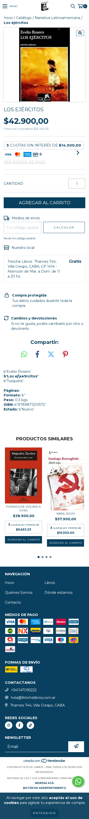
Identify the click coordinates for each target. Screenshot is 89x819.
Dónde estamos (58, 592)
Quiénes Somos (18, 592)
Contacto (13, 602)
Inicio (8, 18)
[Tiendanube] (44, 762)
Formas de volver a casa (23, 508)
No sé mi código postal (19, 238)
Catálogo (24, 18)
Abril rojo (65, 513)
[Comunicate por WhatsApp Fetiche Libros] (78, 781)
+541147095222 (24, 690)
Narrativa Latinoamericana (57, 18)
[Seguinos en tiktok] (30, 725)
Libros (49, 582)
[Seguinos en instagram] (8, 725)
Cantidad (13, 183)
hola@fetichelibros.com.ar (33, 697)
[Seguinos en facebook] (19, 725)
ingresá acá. (44, 783)
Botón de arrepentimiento (44, 788)
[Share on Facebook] (37, 354)
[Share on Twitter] (51, 354)
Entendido (44, 813)
